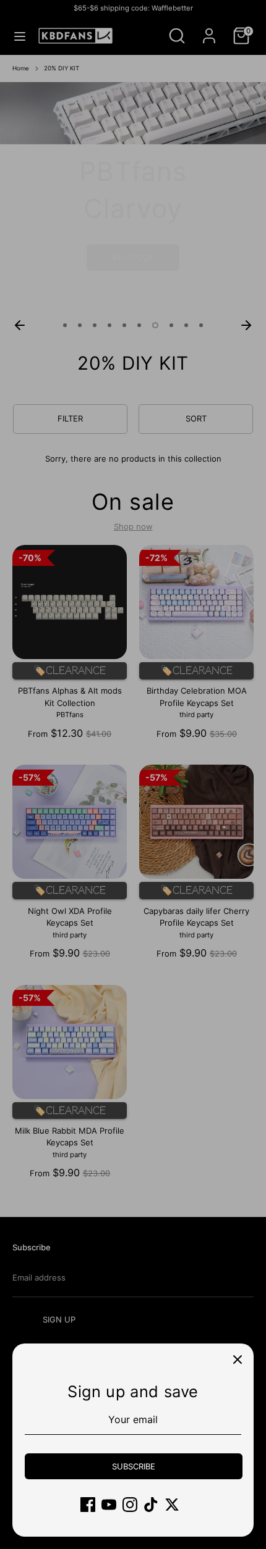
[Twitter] (172, 1504)
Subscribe (133, 1466)
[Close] (237, 1359)
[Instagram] (129, 1504)
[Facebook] (87, 1504)
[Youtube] (108, 1504)
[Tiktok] (151, 1504)
